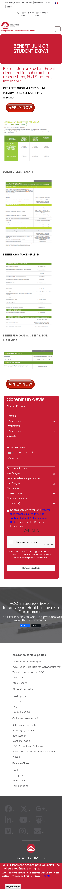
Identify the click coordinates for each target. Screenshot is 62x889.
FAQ (14, 707)
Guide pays (19, 696)
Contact (49, 2)
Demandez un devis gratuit (28, 662)
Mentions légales (22, 741)
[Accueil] (10, 25)
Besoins (11, 415)
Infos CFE (17, 677)
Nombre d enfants (17, 498)
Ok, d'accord (13, 886)
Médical (25, 712)
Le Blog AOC (39, 2)
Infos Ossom (19, 683)
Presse (9, 7)
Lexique (16, 712)
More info (45, 876)
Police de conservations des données (33, 751)
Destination (13, 425)
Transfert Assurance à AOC (28, 672)
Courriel (11, 435)
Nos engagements (12, 2)
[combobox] (10, 452)
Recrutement (27, 2)
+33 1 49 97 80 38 (41, 13)
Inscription (18, 775)
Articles (16, 701)
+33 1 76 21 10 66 (27, 14)
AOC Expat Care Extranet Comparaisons (35, 667)
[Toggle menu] (58, 29)
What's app (13, 458)
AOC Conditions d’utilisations (28, 746)
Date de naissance (17, 468)
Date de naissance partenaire (23, 478)
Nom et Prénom (16, 405)
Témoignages (20, 786)
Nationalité (13, 488)
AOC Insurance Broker (25, 725)
